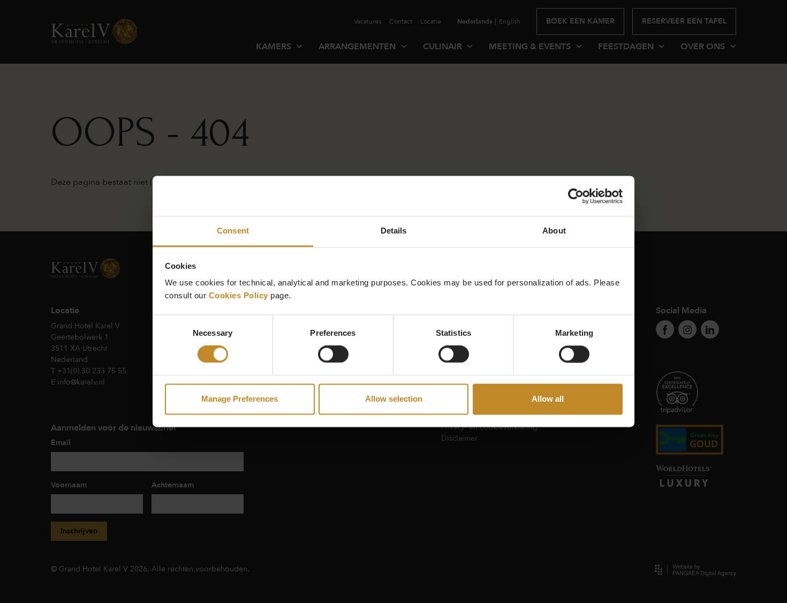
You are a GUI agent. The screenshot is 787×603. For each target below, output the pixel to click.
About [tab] (554, 230)
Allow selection (393, 398)
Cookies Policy (238, 295)
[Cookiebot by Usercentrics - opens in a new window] (576, 196)
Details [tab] (394, 230)
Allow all (548, 398)
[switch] (333, 354)
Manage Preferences (239, 398)
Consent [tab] (233, 230)
